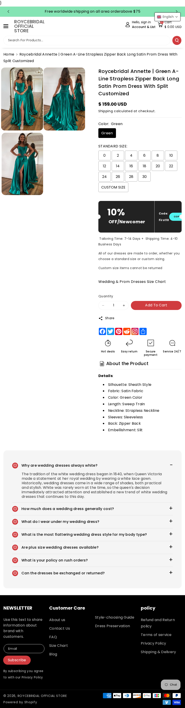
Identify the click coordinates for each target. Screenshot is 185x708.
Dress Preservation (112, 626)
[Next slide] (177, 11)
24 (104, 176)
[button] (8, 26)
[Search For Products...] (176, 40)
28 (131, 176)
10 (171, 155)
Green (107, 133)
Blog (53, 654)
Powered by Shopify (20, 702)
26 (118, 176)
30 (144, 176)
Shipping (105, 111)
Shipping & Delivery (158, 651)
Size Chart (58, 645)
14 (118, 166)
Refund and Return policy (158, 623)
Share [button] (110, 318)
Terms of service (156, 634)
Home (8, 54)
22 (171, 166)
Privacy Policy (153, 643)
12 (104, 166)
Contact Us (59, 628)
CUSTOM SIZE (113, 187)
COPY (177, 216)
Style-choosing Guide (114, 617)
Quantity (105, 296)
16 (131, 166)
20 (158, 166)
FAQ (53, 637)
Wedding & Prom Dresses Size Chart (132, 281)
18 (144, 166)
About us (57, 619)
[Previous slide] (8, 11)
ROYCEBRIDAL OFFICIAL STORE (42, 696)
